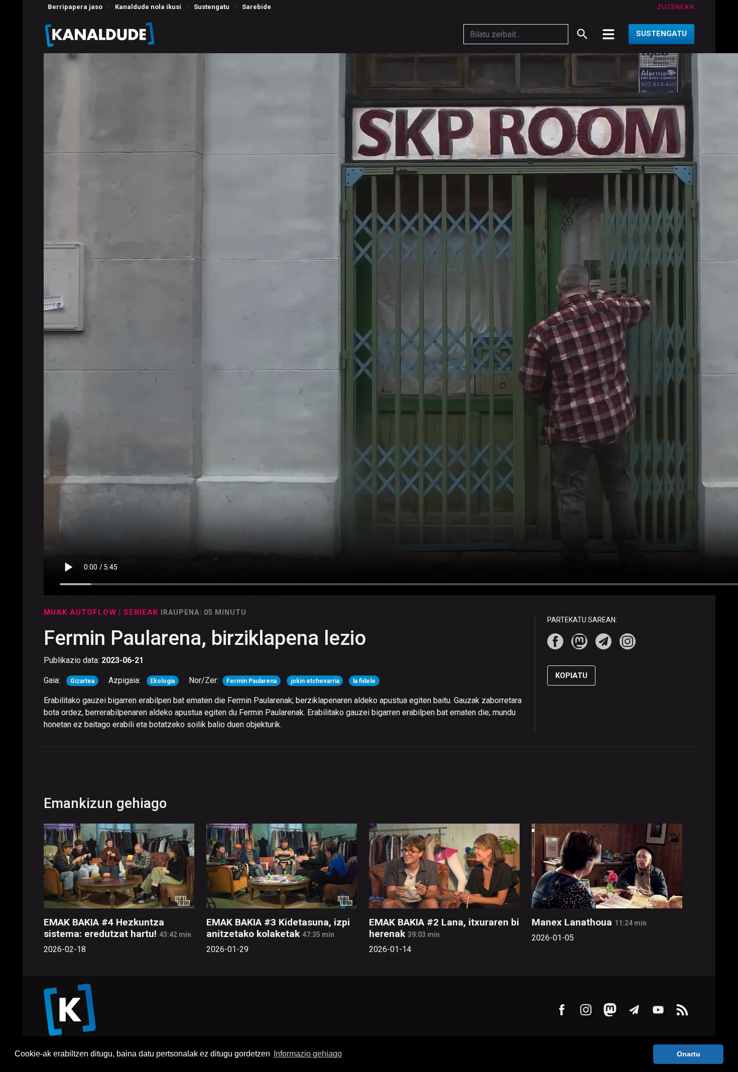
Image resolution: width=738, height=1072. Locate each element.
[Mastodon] (579, 641)
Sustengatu (211, 7)
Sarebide (256, 7)
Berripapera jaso (75, 7)
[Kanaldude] (101, 34)
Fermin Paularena (251, 681)
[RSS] (682, 1010)
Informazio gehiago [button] (308, 1053)
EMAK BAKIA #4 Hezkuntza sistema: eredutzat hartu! (104, 928)
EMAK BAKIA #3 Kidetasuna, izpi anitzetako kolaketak (278, 928)
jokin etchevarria (315, 681)
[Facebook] (555, 641)
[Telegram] (603, 641)
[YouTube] (658, 1010)
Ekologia (162, 681)
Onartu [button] (688, 1054)
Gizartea (82, 681)
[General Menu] (608, 34)
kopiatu (571, 675)
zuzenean (675, 7)
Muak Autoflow (81, 612)
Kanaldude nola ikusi (148, 7)
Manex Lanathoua (572, 922)
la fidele (364, 681)
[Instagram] (628, 641)
